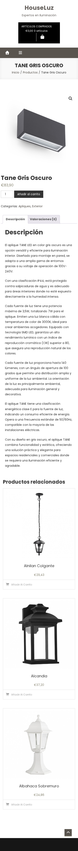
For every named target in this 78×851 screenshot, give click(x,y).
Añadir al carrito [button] (21, 584)
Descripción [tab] (15, 219)
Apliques (25, 206)
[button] (70, 98)
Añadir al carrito (28, 194)
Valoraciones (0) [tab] (43, 219)
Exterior (37, 206)
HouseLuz (39, 8)
